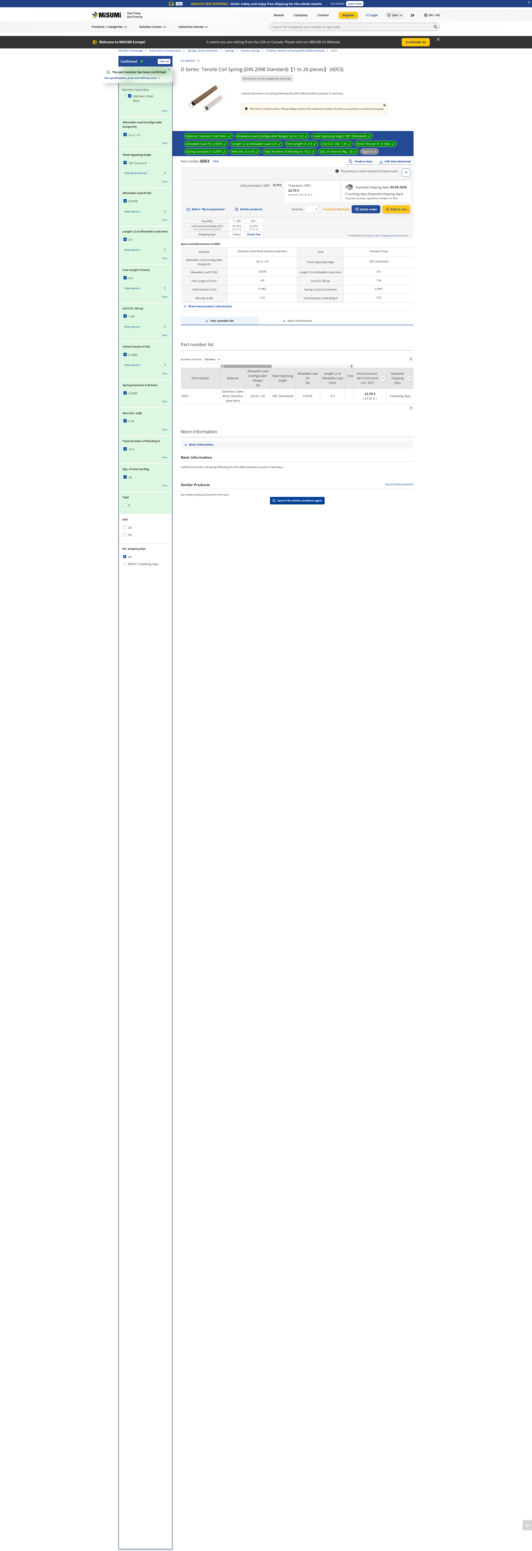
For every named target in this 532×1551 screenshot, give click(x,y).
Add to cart (399, 209)
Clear (164, 110)
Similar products (251, 209)
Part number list (222, 321)
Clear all (164, 61)
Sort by (382, 378)
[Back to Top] (527, 1525)
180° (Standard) (137, 163)
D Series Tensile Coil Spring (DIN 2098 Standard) (295, 50)
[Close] (438, 39)
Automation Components (165, 50)
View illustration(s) (135, 173)
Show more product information (210, 306)
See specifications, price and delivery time (131, 78)
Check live (254, 234)
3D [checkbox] (130, 535)
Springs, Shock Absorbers (203, 50)
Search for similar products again (299, 500)
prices (405, 235)
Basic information (201, 444)
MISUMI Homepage (130, 50)
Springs (229, 50)
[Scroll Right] (351, 366)
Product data (363, 161)
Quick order (368, 209)
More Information (299, 321)
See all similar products (399, 484)
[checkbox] (141, 98)
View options (132, 211)
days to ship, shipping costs (382, 235)
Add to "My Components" (208, 209)
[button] (354, 3)
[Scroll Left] (221, 366)
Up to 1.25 (134, 135)
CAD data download (397, 161)
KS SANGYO (188, 61)
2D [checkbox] (130, 528)
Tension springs (250, 50)
